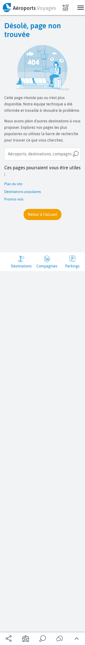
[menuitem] (29, 7)
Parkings (72, 266)
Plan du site (13, 184)
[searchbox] (42, 154)
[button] (42, 214)
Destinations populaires (22, 192)
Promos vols (13, 199)
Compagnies (46, 266)
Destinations (21, 266)
